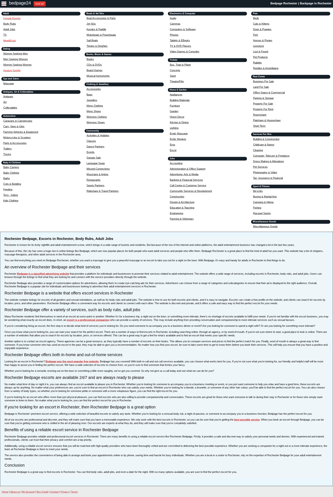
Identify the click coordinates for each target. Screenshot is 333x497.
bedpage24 (20, 3)
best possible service (247, 419)
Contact (54, 491)
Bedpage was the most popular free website (72, 361)
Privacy (65, 491)
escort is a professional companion (88, 319)
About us (15, 491)
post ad (40, 3)
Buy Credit (42, 491)
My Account (28, 491)
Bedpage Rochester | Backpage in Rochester (301, 3)
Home (5, 491)
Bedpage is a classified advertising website (43, 273)
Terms (74, 491)
